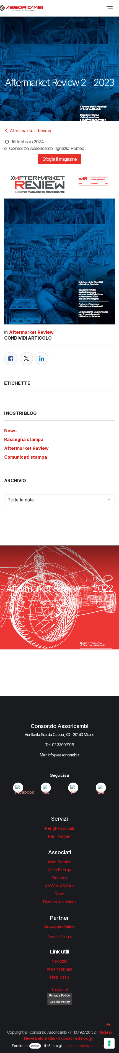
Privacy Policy (59, 995)
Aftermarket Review (30, 130)
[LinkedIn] (41, 358)
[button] (108, 1024)
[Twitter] (26, 358)
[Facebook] (10, 358)
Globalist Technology (75, 1038)
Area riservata (59, 969)
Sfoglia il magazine (59, 159)
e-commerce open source (85, 1046)
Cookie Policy (60, 1002)
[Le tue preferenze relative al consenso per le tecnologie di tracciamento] (109, 1043)
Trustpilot (59, 989)
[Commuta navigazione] (109, 8)
